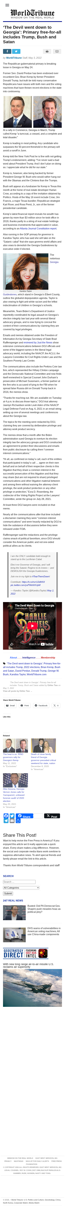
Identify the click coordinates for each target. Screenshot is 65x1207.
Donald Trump (39, 670)
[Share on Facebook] (7, 51)
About (13, 657)
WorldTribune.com (36, 674)
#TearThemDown (40, 576)
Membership (48, 657)
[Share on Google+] (25, 51)
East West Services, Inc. (47, 1158)
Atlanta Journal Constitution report (38, 228)
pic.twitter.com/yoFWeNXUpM (26, 585)
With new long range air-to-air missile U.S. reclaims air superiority (28, 965)
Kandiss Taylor (18, 674)
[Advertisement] (32, 1049)
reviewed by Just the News (38, 342)
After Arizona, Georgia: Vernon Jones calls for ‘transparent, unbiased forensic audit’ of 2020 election (14, 795)
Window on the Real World (20, 1158)
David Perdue (22, 670)
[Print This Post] (47, 51)
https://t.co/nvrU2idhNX (33, 582)
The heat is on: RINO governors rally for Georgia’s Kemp (13, 757)
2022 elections (32, 667)
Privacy (7, 1161)
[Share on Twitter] (16, 51)
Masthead (18, 1161)
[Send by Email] (57, 51)
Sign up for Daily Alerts (37, 1161)
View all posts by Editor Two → (17, 691)
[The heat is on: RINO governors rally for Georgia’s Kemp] (15, 745)
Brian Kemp (47, 667)
